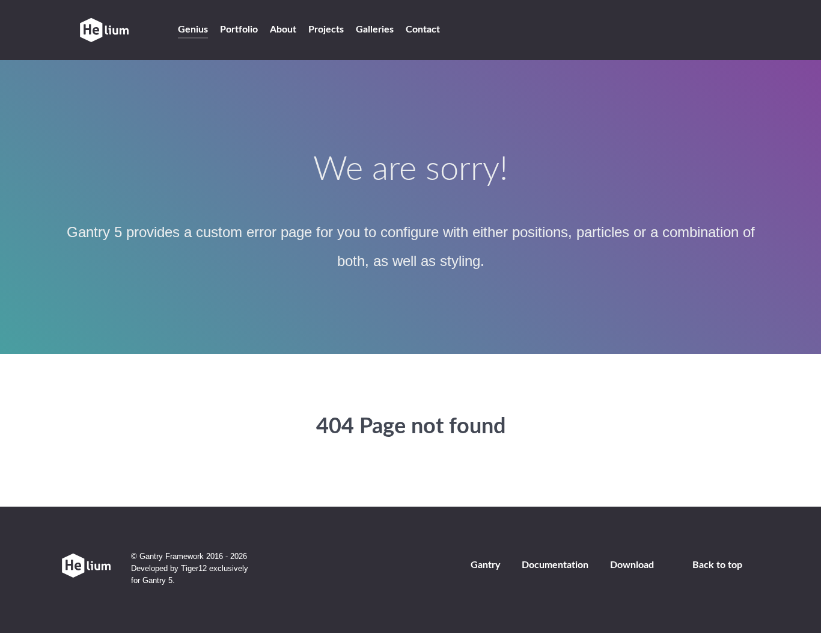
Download (632, 565)
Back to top (717, 565)
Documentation (555, 565)
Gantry (485, 565)
